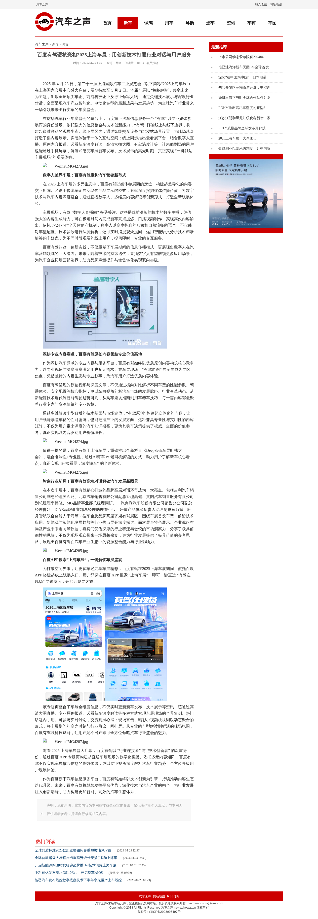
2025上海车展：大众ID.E (236, 138)
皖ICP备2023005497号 (165, 912)
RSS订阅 (173, 896)
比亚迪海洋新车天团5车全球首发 (242, 67)
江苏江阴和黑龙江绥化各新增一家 (243, 118)
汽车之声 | (145, 896)
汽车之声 (42, 4)
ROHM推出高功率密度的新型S (240, 108)
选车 (210, 23)
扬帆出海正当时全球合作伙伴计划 (243, 98)
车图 (272, 23)
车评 (251, 23)
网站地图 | (159, 896)
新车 (128, 23)
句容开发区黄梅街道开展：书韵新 (243, 87)
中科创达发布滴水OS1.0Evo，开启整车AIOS (69, 873)
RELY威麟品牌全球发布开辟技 (240, 128)
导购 (190, 23)
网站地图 (276, 4)
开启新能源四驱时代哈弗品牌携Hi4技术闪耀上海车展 (76, 865)
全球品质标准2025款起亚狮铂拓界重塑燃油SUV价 (73, 850)
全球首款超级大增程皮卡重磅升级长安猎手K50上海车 (76, 858)
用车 (169, 23)
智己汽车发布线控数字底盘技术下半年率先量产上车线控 (78, 880)
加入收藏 (261, 4)
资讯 (231, 23)
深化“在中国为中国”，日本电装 (241, 77)
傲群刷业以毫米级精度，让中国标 (243, 148)
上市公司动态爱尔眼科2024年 (239, 57)
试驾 (148, 23)
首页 (107, 23)
